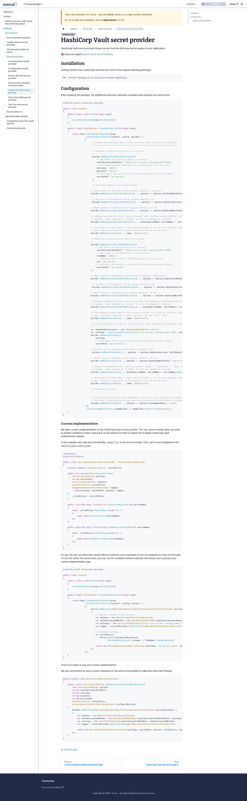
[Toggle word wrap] (174, 102)
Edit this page (70, 749)
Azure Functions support (18, 37)
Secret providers (15, 56)
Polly (115, 442)
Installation (195, 13)
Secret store (11, 33)
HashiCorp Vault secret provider (19, 91)
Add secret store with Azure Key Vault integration (18, 22)
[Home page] (63, 29)
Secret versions (14, 111)
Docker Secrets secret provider (19, 76)
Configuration (196, 17)
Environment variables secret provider (19, 84)
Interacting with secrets (16, 116)
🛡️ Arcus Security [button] (31, 4)
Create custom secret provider (17, 43)
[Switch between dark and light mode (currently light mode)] (242, 4)
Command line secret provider (18, 62)
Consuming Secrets (16, 128)
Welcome (8, 12)
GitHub (232, 4)
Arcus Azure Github (51, 787)
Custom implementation (202, 21)
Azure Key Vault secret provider (19, 98)
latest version (109, 20)
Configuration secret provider (18, 69)
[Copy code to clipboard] (179, 77)
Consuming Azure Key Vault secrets (20, 122)
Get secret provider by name (18, 50)
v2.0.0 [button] (190, 4)
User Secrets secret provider (17, 105)
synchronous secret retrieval (98, 54)
